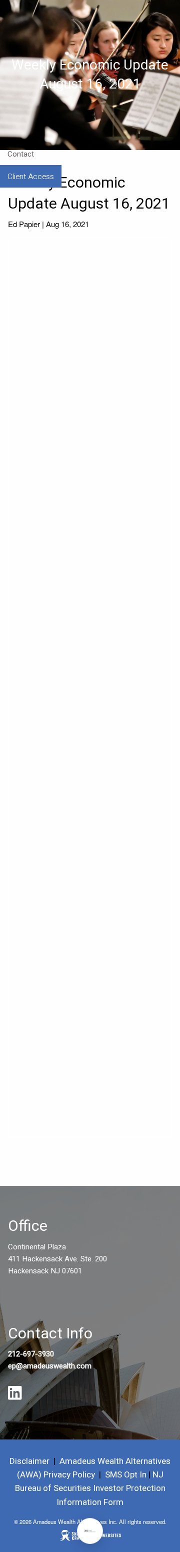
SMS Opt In (125, 1474)
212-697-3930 (31, 1353)
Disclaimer (30, 1461)
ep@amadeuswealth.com (50, 1365)
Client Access (31, 176)
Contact (21, 154)
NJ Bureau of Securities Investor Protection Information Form (90, 1488)
